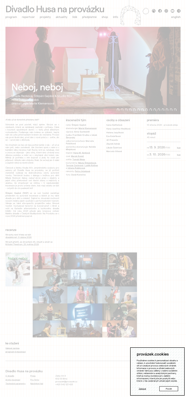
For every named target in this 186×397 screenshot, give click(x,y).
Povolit (169, 389)
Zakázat (142, 389)
